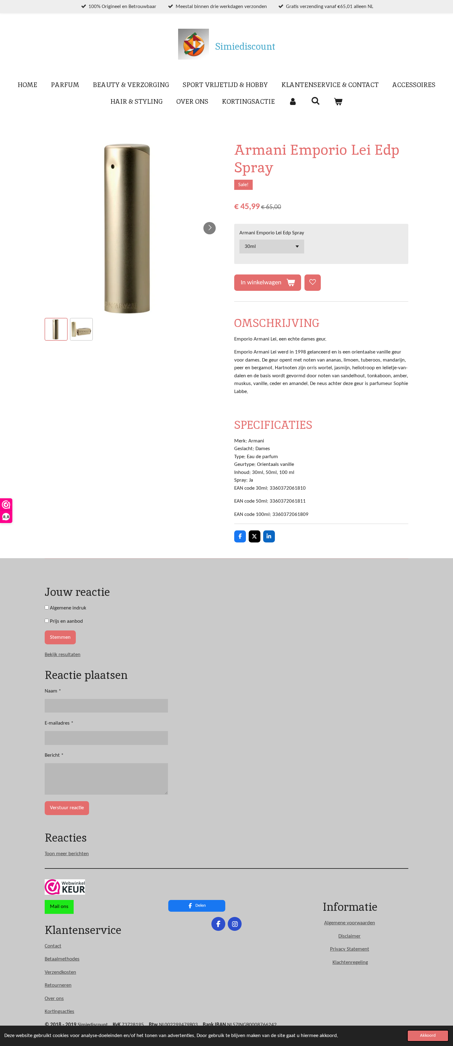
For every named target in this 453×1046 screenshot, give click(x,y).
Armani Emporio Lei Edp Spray (271, 233)
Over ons (54, 998)
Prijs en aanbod (66, 621)
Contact (53, 946)
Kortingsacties (59, 1011)
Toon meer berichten (67, 853)
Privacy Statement (349, 949)
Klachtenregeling (350, 962)
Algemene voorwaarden (349, 923)
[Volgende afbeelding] (209, 228)
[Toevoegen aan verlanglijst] (312, 282)
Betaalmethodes (62, 959)
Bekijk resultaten (62, 654)
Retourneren (58, 985)
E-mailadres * (59, 723)
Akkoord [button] (428, 1035)
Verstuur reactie (67, 807)
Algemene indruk (67, 608)
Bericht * (54, 755)
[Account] (293, 101)
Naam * (53, 691)
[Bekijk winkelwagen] (338, 101)
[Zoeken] (315, 101)
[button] (56, 329)
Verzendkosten (60, 972)
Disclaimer (349, 936)
